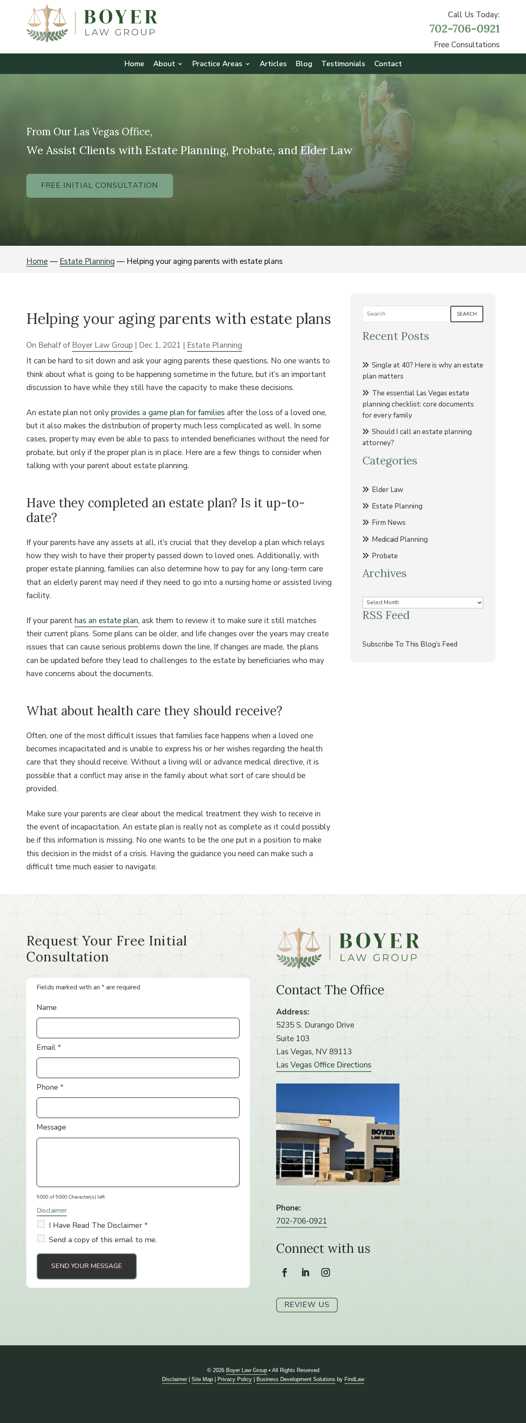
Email (49, 1047)
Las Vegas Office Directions (323, 1065)
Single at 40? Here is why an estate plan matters (422, 370)
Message (51, 1127)
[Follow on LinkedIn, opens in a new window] (305, 1272)
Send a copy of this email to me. (103, 1240)
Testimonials (343, 65)
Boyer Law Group (102, 345)
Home (134, 65)
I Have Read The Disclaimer (98, 1225)
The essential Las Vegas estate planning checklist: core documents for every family (418, 404)
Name (47, 1007)
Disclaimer (52, 1210)
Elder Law (387, 489)
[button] (518, 1363)
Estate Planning (214, 345)
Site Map (202, 1379)
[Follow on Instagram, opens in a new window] (326, 1272)
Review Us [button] (307, 1305)
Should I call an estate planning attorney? (417, 437)
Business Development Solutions (295, 1379)
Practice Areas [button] (217, 65)
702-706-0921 (464, 28)
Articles (273, 65)
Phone (50, 1087)
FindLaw (354, 1379)
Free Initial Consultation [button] (99, 185)
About (164, 65)
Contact (388, 65)
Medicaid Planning (400, 539)
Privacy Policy (234, 1379)
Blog (304, 65)
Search (467, 314)
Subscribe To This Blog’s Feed (409, 644)
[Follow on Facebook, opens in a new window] (284, 1272)
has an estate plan (106, 620)
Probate (385, 556)
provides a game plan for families (168, 412)
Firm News (389, 522)
